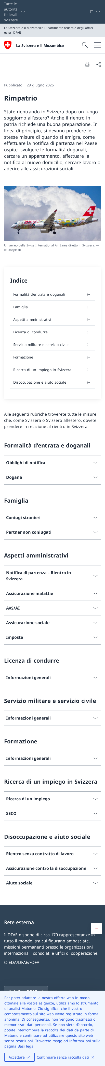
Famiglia (20, 306)
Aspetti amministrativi (32, 319)
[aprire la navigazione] (97, 45)
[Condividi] (98, 64)
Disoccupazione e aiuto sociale (39, 382)
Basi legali (26, 1046)
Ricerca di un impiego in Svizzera (42, 369)
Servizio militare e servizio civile (41, 344)
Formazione (23, 357)
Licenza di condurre (30, 332)
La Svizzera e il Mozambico (40, 45)
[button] (96, 928)
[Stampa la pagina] (87, 64)
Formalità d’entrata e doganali (39, 294)
